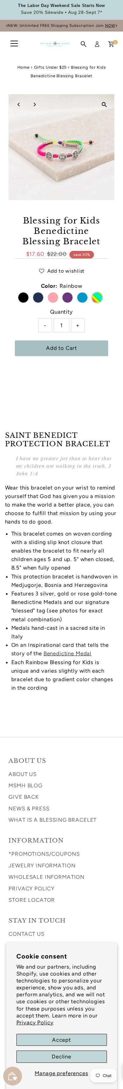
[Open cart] (111, 44)
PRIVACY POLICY (32, 888)
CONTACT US (26, 934)
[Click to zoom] (104, 104)
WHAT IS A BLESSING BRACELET (53, 820)
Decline (61, 1056)
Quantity (61, 312)
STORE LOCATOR (32, 900)
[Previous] (7, 26)
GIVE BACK (24, 797)
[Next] (116, 26)
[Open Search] (83, 44)
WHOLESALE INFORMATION (47, 877)
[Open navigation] (14, 44)
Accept (61, 1040)
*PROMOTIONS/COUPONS (44, 854)
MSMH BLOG (26, 785)
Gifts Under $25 (50, 67)
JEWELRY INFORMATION (42, 865)
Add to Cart (61, 348)
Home (23, 67)
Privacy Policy (35, 1022)
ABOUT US (23, 774)
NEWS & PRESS (29, 808)
